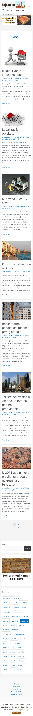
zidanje (19, 669)
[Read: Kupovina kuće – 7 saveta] (16, 184)
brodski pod (7, 598)
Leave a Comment (7, 78)
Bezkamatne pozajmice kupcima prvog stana (15, 328)
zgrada (5, 669)
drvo (15, 603)
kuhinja (5, 621)
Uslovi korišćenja (16, 694)
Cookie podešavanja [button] (21, 710)
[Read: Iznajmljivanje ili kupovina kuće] (16, 56)
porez (5, 652)
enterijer (7, 607)
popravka (19, 648)
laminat (12, 625)
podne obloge (7, 648)
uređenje (6, 665)
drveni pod (6, 603)
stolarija (13, 661)
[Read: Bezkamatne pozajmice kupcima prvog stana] (16, 310)
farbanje (16, 607)
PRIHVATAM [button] (16, 713)
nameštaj (15, 630)
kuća (5, 625)
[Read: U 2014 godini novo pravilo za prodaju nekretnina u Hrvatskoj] (16, 457)
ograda (5, 638)
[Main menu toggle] (29, 7)
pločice (22, 638)
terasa (21, 661)
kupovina (24, 621)
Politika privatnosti (16, 691)
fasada (24, 607)
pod (4, 643)
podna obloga (14, 643)
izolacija (6, 617)
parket (14, 638)
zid (13, 669)
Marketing (16, 686)
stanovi (21, 656)
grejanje (7, 612)
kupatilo (15, 621)
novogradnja (7, 634)
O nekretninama (13, 10)
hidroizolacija (17, 612)
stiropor (5, 661)
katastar (25, 616)
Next (16, 528)
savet (5, 656)
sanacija (21, 652)
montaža (6, 630)
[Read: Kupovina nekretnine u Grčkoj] (16, 250)
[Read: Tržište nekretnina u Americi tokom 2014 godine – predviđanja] (16, 382)
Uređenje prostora (20, 206)
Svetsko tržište (6, 272)
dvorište (24, 603)
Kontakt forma (16, 689)
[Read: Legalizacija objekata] (13, 118)
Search (4, 544)
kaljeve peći (16, 616)
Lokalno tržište (19, 78)
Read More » (6, 104)
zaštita (20, 665)
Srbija (13, 656)
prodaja (12, 652)
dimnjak (16, 598)
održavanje (20, 634)
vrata (13, 665)
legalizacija (22, 625)
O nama (16, 684)
